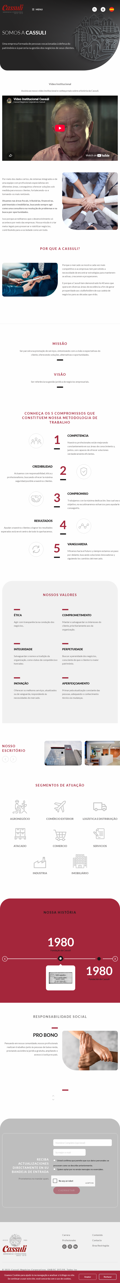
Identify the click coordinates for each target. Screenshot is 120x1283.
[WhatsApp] (64, 1246)
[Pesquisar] (94, 9)
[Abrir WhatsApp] (112, 1275)
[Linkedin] (75, 1246)
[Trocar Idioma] (111, 9)
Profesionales (69, 1240)
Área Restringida (100, 1245)
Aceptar (87, 1277)
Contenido (97, 1235)
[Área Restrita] (103, 9)
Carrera (66, 1235)
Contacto (97, 1240)
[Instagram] (70, 1246)
